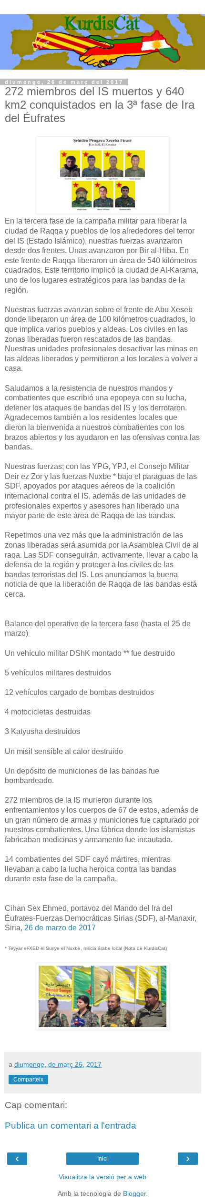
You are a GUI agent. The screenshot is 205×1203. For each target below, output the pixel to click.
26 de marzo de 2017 (60, 928)
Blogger (134, 1193)
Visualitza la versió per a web (102, 1177)
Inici (102, 1158)
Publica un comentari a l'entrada (70, 1126)
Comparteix (28, 1079)
